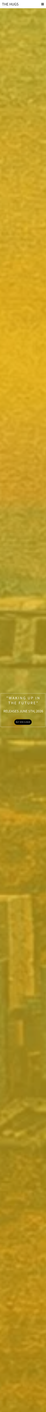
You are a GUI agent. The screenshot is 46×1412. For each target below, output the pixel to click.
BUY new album (23, 722)
